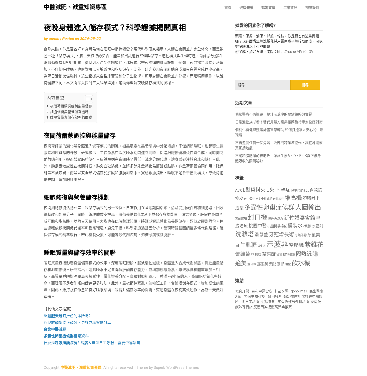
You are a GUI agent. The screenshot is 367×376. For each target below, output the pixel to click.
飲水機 (301, 263)
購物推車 (289, 254)
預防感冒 (276, 264)
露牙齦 (251, 264)
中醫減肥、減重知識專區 (75, 7)
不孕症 (282, 190)
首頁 (227, 7)
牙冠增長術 (281, 235)
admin (54, 38)
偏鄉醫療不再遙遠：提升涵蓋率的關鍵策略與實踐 (273, 114)
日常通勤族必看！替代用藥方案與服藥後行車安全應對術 (279, 122)
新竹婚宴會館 (299, 218)
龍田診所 (275, 296)
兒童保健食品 (300, 190)
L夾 (270, 190)
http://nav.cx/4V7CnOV (295, 52)
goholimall (299, 291)
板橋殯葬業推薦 (279, 307)
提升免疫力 (275, 218)
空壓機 (296, 245)
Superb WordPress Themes (176, 367)
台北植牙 (278, 199)
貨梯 (279, 254)
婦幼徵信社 (292, 296)
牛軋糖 (248, 245)
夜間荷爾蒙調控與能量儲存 (71, 106)
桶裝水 (295, 226)
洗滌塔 (244, 234)
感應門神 (260, 307)
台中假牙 (249, 199)
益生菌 (261, 246)
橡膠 (307, 226)
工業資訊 (290, 7)
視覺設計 (312, 7)
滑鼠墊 (261, 234)
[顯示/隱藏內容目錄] (86, 99)
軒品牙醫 (282, 291)
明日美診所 (250, 302)
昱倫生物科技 (254, 296)
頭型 (288, 264)
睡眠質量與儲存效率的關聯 (71, 117)
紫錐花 (314, 244)
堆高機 (293, 198)
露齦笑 (262, 264)
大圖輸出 (308, 207)
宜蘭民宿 (241, 218)
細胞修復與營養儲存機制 (69, 112)
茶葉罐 (269, 254)
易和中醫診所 (261, 291)
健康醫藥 (246, 7)
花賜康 (256, 254)
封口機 (257, 217)
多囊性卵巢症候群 (269, 207)
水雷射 (317, 226)
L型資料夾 (254, 190)
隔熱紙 (304, 254)
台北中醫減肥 (264, 199)
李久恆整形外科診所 (294, 302)
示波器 (277, 244)
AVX (238, 190)
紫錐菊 (242, 254)
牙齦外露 (301, 235)
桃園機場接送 (277, 226)
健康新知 (268, 302)
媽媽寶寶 (268, 7)
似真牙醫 (242, 291)
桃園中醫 (258, 225)
